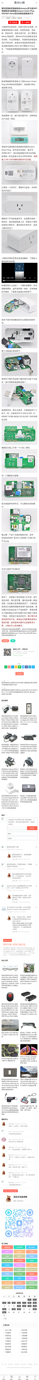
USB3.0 (19, 1256)
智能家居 (5, 641)
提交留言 (32, 828)
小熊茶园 (24, 1338)
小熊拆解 (7, 18)
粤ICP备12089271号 (26, 1367)
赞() (19, 673)
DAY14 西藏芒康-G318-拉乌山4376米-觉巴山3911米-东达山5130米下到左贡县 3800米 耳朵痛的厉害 (28, 1082)
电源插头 (19, 1283)
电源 (13, 641)
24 (4, 1312)
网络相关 (8, 1349)
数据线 (7, 1287)
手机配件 (8, 1341)
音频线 (7, 1274)
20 (19, 1309)
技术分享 (24, 1341)
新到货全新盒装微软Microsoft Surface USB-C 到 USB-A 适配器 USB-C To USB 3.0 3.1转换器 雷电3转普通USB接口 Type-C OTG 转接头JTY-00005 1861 (28, 1009)
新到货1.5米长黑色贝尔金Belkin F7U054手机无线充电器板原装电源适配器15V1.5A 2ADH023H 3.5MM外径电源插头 (28, 773)
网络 (19, 1278)
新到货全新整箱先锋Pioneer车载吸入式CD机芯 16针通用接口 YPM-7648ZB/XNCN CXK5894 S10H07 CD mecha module (28, 979)
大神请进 (24, 1333)
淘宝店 (36, 1364)
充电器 (19, 1269)
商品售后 (16, 1364)
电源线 (19, 1252)
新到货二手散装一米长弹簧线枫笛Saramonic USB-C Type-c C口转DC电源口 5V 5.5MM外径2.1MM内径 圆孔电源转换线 (28, 1036)
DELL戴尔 (19, 1287)
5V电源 (7, 1265)
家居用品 (8, 1335)
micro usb (7, 1283)
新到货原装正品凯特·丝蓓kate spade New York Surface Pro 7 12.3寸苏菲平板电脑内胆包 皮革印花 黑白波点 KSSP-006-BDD (19, 692)
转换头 (32, 1278)
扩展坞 (7, 1269)
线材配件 (24, 1346)
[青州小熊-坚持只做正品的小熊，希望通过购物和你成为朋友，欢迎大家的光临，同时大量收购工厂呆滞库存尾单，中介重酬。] (19, 2)
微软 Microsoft (31, 1269)
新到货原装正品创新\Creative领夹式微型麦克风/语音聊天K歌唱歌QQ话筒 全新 (19, 684)
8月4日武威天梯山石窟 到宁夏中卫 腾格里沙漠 (10, 1059)
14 (24, 1306)
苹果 (31, 1265)
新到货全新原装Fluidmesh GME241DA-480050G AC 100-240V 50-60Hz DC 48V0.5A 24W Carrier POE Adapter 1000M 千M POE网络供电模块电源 (10, 1084)
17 (4, 1309)
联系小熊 (23, 1364)
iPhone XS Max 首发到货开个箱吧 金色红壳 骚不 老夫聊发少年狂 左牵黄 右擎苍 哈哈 (28, 1060)
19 (14, 1309)
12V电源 (19, 1261)
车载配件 (8, 1352)
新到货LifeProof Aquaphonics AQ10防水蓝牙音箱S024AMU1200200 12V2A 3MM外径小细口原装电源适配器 (28, 749)
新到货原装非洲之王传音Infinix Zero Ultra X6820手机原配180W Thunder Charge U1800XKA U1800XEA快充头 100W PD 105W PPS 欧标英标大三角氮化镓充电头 (10, 981)
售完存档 (24, 1330)
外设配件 (8, 1333)
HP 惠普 (19, 1274)
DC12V (31, 1283)
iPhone (31, 1287)
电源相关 (19, 18)
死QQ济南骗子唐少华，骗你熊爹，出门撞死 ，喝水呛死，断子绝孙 (28, 1108)
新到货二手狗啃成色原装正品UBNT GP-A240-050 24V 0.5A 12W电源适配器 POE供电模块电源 (28, 799)
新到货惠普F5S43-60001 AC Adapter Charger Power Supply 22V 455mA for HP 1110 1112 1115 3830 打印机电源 (28, 720)
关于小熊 (4, 1364)
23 (35, 1309)
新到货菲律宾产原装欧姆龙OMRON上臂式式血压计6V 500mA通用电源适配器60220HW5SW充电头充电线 (10, 1110)
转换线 (32, 1256)
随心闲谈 (24, 1352)
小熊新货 (13, 18)
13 (19, 1306)
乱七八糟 (7, 1261)
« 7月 (5, 1319)
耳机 (31, 1252)
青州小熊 (5, 631)
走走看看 (19, 1247)
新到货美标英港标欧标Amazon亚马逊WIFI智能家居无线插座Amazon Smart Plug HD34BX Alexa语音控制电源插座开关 (19, 633)
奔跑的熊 (7, 1247)
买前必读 (10, 1364)
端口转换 (32, 1247)
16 (35, 1306)
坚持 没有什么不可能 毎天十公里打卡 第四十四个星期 (10, 1034)
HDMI (32, 1261)
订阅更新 (29, 1364)
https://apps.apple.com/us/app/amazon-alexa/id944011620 (22, 924)
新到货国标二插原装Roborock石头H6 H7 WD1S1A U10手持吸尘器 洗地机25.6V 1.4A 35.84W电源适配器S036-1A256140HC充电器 (10, 749)
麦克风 (32, 1274)
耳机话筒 (24, 1349)
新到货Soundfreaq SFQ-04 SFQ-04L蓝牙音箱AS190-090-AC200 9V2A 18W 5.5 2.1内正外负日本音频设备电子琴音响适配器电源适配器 (10, 774)
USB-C (7, 1252)
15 (29, 1306)
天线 (7, 1278)
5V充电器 (19, 1265)
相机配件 (24, 1344)
